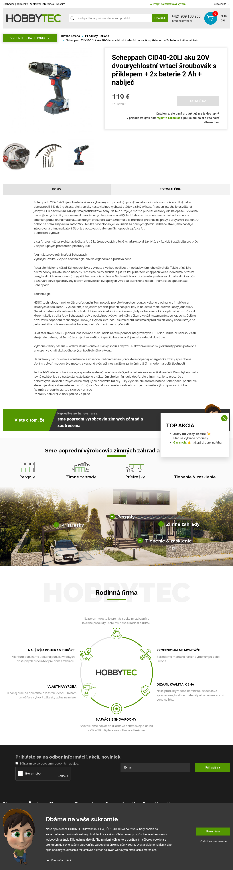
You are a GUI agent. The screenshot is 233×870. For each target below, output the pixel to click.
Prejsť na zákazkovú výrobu (168, 4)
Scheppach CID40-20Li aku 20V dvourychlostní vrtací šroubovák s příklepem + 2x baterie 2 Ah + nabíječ (132, 40)
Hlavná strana (70, 36)
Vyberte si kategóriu (27, 38)
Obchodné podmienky (15, 4)
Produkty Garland (97, 36)
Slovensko (220, 4)
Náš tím (60, 4)
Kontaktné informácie (42, 4)
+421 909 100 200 (186, 16)
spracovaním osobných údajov (57, 763)
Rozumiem (213, 831)
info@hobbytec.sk (182, 20)
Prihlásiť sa (212, 767)
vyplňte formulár (168, 118)
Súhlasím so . (49, 763)
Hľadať (159, 18)
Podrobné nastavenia (213, 841)
